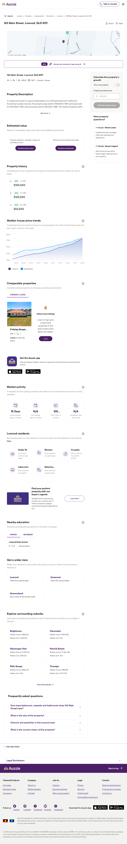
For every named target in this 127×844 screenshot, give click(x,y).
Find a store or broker (111, 789)
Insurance (7, 793)
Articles (31, 793)
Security (81, 789)
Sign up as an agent (61, 793)
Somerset (50, 16)
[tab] (17, 295)
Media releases (34, 789)
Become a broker (60, 789)
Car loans (7, 785)
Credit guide (82, 793)
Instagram (58, 809)
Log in (13, 337)
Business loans (9, 789)
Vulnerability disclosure (87, 797)
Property (28, 16)
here (9, 441)
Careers (56, 785)
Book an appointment (111, 785)
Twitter (16, 809)
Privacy (80, 785)
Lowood (60, 16)
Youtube (47, 809)
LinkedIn (27, 809)
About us (32, 785)
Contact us (107, 793)
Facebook (38, 809)
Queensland (39, 16)
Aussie (19, 16)
